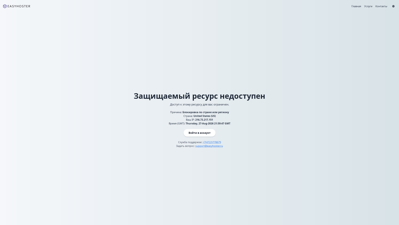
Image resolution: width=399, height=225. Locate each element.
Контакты (381, 6)
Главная (356, 6)
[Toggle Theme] (393, 6)
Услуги (368, 6)
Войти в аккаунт (200, 133)
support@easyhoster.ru (209, 146)
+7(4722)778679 (212, 142)
